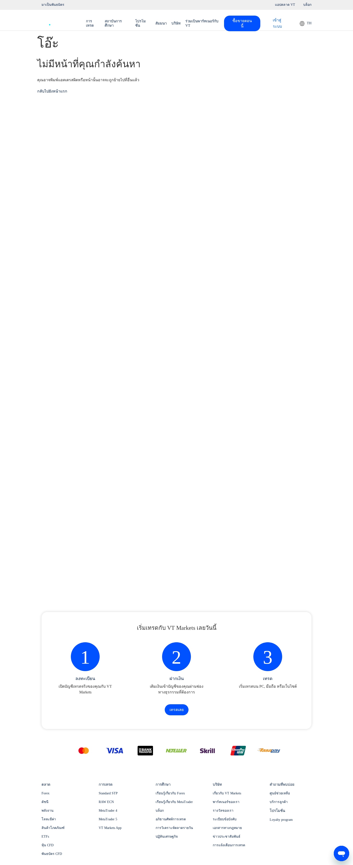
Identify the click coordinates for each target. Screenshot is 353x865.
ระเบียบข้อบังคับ (225, 819)
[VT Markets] (59, 22)
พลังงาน (48, 810)
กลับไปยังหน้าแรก (52, 91)
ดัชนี (45, 802)
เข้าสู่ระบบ (277, 23)
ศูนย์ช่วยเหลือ (280, 793)
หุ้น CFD (48, 845)
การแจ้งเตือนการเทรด (229, 845)
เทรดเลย (177, 710)
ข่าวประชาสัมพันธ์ (226, 836)
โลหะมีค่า (49, 819)
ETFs (45, 836)
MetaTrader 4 (108, 810)
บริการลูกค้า (279, 802)
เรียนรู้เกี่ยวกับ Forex (170, 793)
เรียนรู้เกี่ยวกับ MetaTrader (174, 802)
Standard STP (108, 793)
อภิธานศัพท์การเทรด (171, 819)
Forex (45, 793)
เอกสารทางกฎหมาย (227, 828)
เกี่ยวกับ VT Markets (227, 793)
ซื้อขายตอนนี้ (242, 23)
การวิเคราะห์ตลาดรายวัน (174, 828)
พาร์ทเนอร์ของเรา (226, 802)
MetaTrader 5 (108, 819)
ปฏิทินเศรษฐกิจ (167, 836)
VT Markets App (110, 828)
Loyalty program (281, 820)
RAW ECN (106, 802)
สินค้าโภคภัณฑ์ (53, 828)
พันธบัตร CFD (52, 854)
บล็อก (160, 810)
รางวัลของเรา (223, 810)
